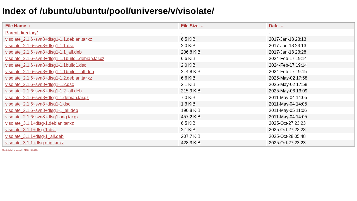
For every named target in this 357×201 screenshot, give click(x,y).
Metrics (17, 150)
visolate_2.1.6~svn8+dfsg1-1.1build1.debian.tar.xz (54, 58)
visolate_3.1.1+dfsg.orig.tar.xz (34, 142)
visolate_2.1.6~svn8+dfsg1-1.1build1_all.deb (49, 71)
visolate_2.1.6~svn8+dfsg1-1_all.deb (41, 110)
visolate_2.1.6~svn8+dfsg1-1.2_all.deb (43, 90)
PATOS (26, 150)
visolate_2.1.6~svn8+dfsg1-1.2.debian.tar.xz (48, 78)
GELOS (34, 150)
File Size (190, 25)
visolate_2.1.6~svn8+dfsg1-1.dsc (37, 104)
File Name (15, 25)
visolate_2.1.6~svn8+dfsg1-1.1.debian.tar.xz (48, 39)
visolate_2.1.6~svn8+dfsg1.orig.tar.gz (42, 116)
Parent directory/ (21, 32)
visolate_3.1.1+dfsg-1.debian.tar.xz (39, 123)
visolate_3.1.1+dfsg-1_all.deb (34, 136)
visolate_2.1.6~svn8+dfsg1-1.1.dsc (39, 45)
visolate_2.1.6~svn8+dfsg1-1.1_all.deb (43, 52)
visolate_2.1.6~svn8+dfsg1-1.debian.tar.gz (47, 97)
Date (274, 25)
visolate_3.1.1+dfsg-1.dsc (30, 129)
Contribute (7, 150)
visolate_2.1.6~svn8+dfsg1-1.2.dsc (39, 84)
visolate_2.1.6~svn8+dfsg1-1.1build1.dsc (45, 65)
